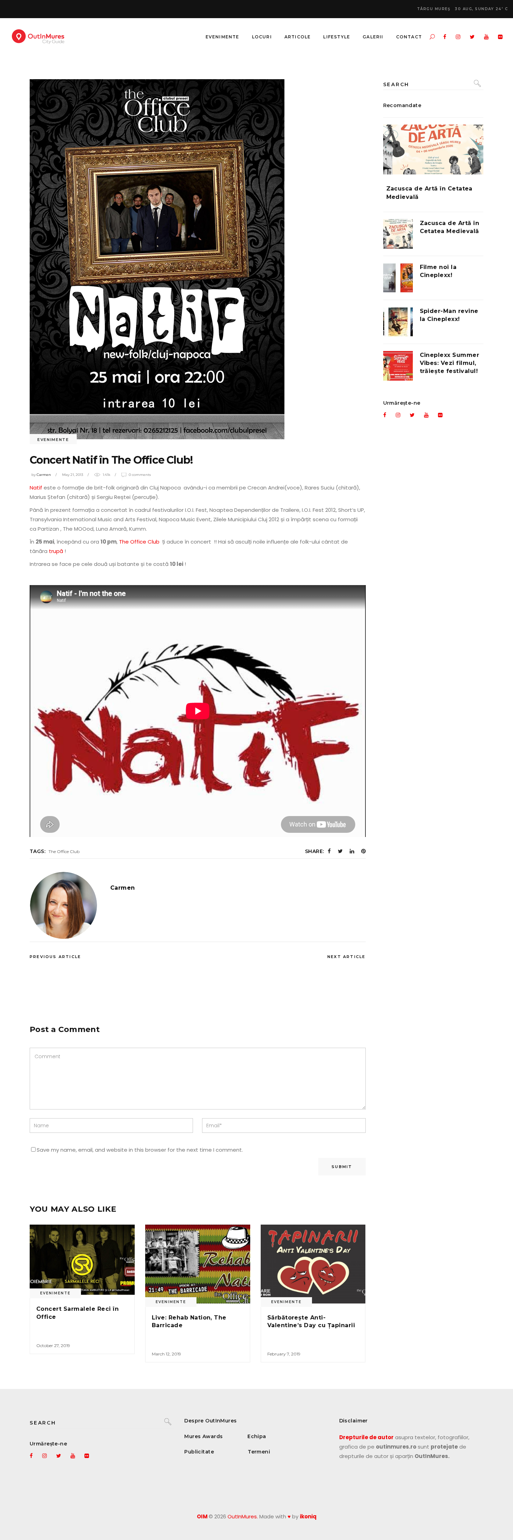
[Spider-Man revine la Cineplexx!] (398, 322)
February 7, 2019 (283, 1353)
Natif (37, 487)
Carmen (44, 474)
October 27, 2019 (53, 1345)
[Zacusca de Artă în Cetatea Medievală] (433, 150)
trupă (55, 551)
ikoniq (308, 1516)
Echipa (256, 1436)
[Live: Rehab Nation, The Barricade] (197, 1264)
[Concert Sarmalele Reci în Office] (82, 1260)
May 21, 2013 (72, 474)
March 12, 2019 (166, 1353)
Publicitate (199, 1452)
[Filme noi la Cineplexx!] (398, 278)
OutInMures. (243, 1516)
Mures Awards (203, 1436)
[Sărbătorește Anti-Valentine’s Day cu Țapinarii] (313, 1264)
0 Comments (140, 474)
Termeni (259, 1452)
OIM (202, 1516)
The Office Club (140, 541)
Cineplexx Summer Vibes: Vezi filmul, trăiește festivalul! (449, 363)
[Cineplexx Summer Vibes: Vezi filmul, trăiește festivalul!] (398, 366)
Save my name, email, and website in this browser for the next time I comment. (140, 1149)
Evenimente (53, 439)
